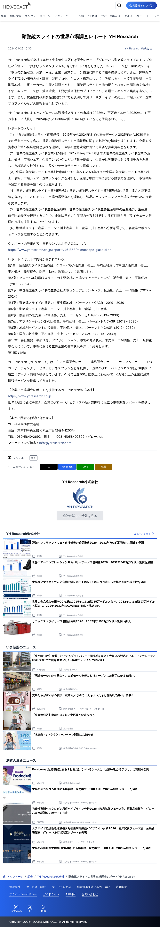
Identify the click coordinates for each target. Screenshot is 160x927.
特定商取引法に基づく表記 (93, 886)
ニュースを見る (142, 533)
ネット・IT (143, 16)
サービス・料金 (36, 886)
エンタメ (30, 16)
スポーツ (45, 16)
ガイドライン (51, 894)
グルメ (128, 16)
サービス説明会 (61, 886)
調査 (33, 457)
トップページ (15, 876)
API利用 (71, 894)
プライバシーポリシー (23, 894)
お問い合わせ (90, 894)
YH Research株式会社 (138, 48)
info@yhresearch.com (55, 443)
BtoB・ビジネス (87, 16)
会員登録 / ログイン (141, 5)
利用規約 (121, 886)
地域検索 (15, 16)
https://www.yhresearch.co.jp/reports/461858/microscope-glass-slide (59, 250)
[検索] (119, 5)
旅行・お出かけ (110, 16)
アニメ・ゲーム (64, 16)
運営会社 (14, 886)
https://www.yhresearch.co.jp (29, 396)
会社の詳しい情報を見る (80, 516)
